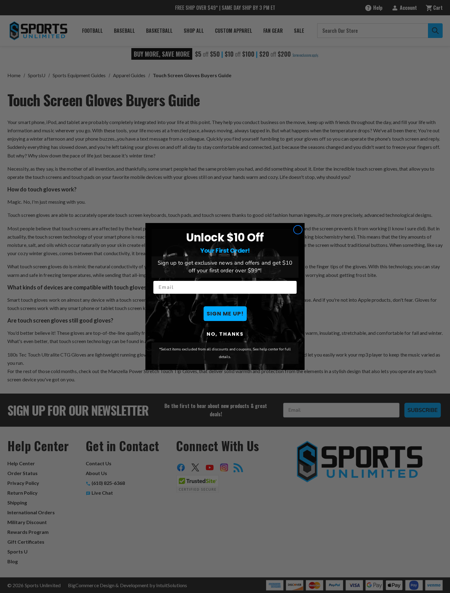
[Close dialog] (298, 229)
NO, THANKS (225, 334)
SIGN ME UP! (225, 313)
